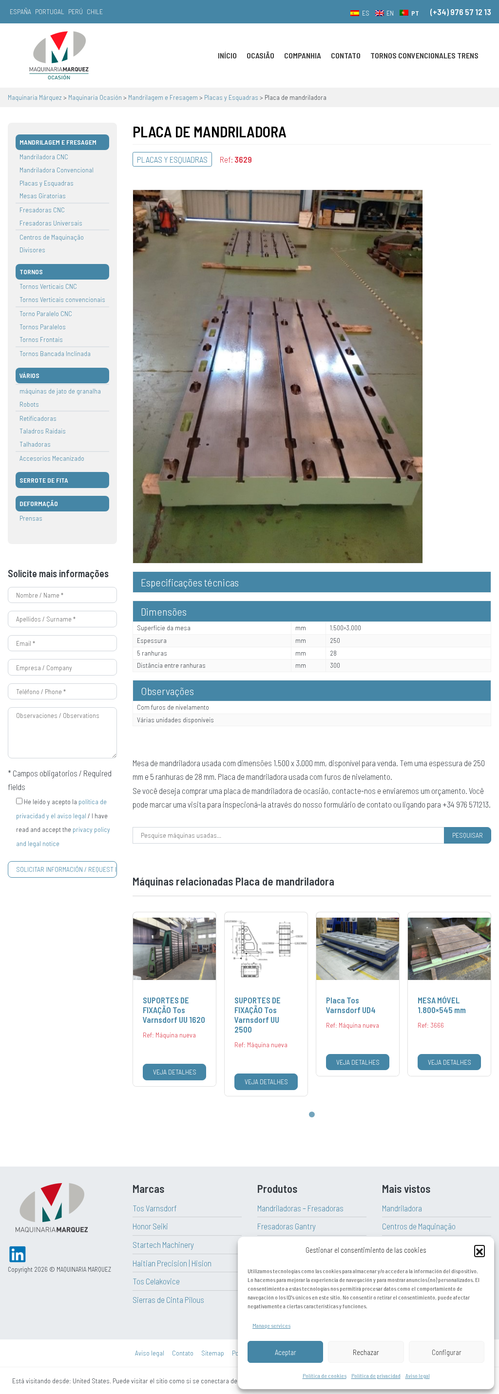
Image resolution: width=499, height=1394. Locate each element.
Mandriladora (402, 1208)
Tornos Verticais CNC (48, 286)
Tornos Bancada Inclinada (55, 353)
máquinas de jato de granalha (60, 391)
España (20, 11)
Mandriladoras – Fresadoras (300, 1208)
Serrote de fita (43, 480)
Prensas (30, 518)
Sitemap (212, 1353)
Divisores (32, 249)
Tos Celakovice (156, 1281)
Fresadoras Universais (50, 223)
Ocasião (260, 55)
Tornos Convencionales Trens (424, 55)
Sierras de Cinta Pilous (168, 1299)
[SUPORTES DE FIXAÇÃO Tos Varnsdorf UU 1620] (174, 999)
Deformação (38, 503)
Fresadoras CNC (42, 210)
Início (227, 55)
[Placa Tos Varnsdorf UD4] (357, 994)
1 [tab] (312, 1115)
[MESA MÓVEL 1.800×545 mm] (449, 994)
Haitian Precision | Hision (172, 1263)
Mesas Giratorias (42, 195)
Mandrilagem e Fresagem (57, 142)
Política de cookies (324, 1375)
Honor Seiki (150, 1226)
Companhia (302, 55)
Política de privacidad (376, 1375)
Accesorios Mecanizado (51, 458)
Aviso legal (417, 1375)
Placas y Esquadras (46, 183)
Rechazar (366, 1352)
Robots (29, 404)
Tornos (31, 271)
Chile (95, 11)
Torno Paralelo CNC (45, 313)
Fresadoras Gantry (286, 1226)
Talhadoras (35, 444)
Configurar (446, 1352)
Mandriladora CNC (43, 156)
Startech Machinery (163, 1244)
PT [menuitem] (415, 13)
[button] (479, 1250)
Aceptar (285, 1352)
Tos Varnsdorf (155, 1208)
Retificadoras (38, 418)
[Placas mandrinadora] (278, 375)
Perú (75, 11)
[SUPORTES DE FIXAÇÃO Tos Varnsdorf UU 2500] (266, 1004)
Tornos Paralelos (42, 326)
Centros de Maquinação (51, 237)
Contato (346, 55)
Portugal (49, 11)
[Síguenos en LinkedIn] (17, 1253)
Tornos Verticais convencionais (62, 299)
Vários (29, 375)
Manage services (271, 1325)
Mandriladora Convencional (56, 170)
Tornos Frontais (41, 339)
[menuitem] (359, 12)
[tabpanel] (174, 999)
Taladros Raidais (42, 431)
